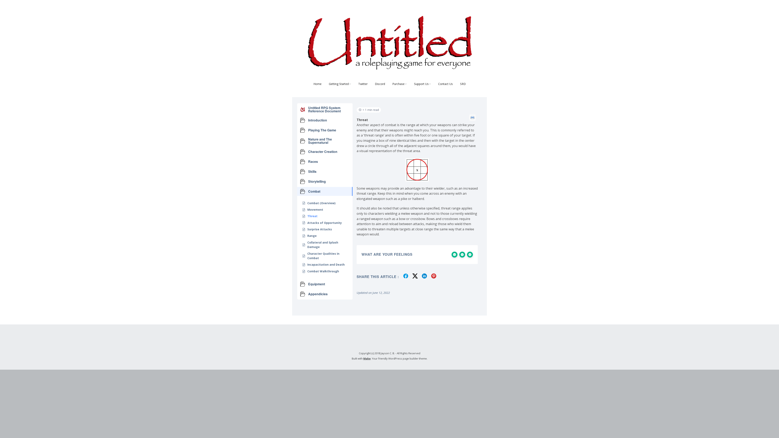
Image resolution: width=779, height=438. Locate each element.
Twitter (363, 84)
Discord (380, 84)
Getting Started (339, 84)
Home (317, 84)
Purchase (398, 84)
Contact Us (445, 84)
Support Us (421, 84)
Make (367, 358)
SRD (463, 84)
